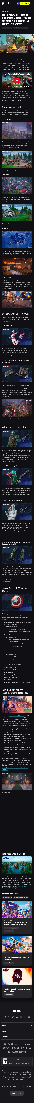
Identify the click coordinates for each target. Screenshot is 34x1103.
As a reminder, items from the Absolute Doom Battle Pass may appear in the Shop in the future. (16, 767)
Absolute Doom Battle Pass (16, 716)
